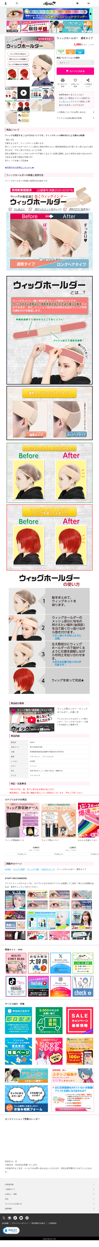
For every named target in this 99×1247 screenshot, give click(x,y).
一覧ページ (66, 102)
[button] (11, 1230)
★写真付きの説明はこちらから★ (19, 167)
